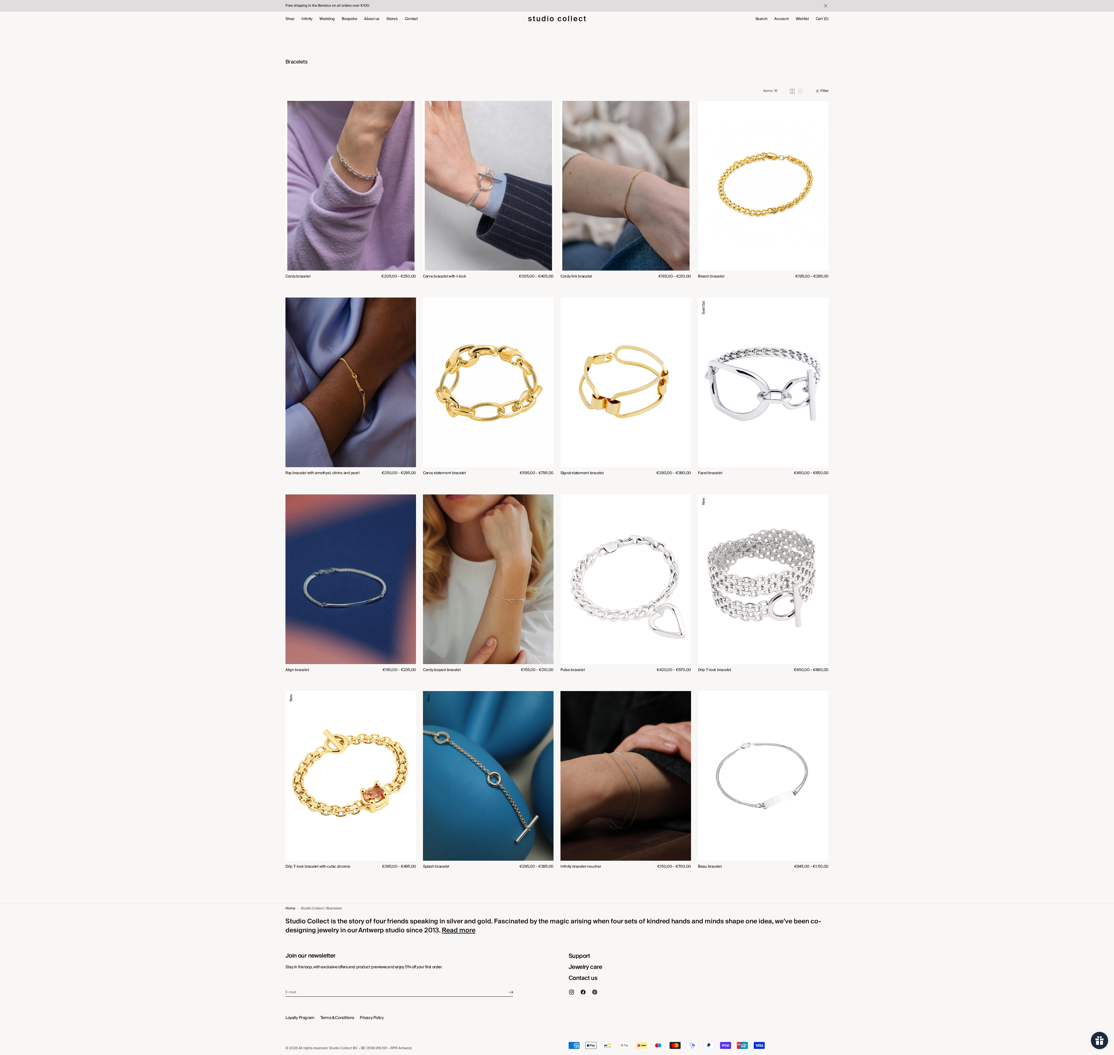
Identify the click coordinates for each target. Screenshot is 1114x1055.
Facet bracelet (710, 473)
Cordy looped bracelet (442, 670)
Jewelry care (585, 967)
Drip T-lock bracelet (714, 670)
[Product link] (350, 194)
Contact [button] (411, 18)
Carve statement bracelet (444, 473)
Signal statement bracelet (582, 473)
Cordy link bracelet (576, 276)
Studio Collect (340, 1048)
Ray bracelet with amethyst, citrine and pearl (322, 473)
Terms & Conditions (337, 1017)
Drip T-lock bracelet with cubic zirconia (317, 866)
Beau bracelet (710, 866)
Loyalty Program (299, 1017)
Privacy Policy (372, 1017)
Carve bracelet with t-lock (444, 276)
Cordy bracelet (297, 276)
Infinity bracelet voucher (580, 866)
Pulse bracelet (572, 670)
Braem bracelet (711, 276)
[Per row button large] (792, 91)
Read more (458, 930)
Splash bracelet (436, 866)
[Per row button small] (800, 91)
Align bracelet (297, 670)
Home (290, 908)
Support (579, 956)
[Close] (825, 5)
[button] (761, 19)
